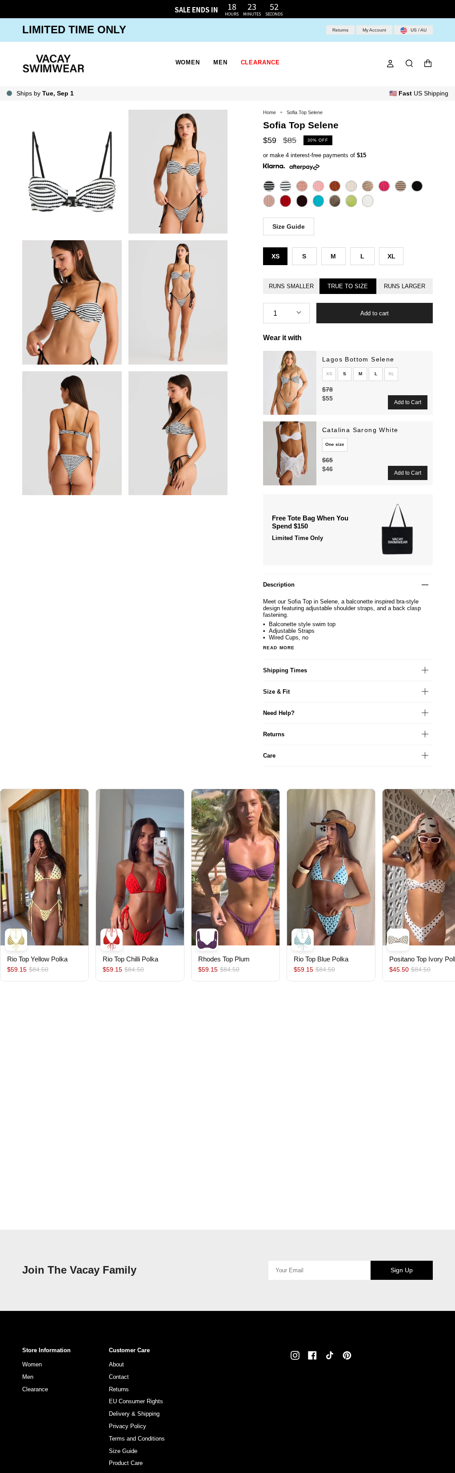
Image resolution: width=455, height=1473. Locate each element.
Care (269, 755)
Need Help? (279, 713)
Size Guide (288, 226)
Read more (279, 648)
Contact (119, 1377)
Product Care (126, 1463)
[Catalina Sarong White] (289, 453)
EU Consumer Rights (136, 1401)
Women (32, 1364)
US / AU (418, 30)
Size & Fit (276, 691)
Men (27, 1377)
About (116, 1364)
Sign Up (402, 1270)
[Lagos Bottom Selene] (289, 383)
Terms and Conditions (137, 1438)
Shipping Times (285, 670)
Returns (340, 30)
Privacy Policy (127, 1426)
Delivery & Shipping (134, 1413)
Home (269, 112)
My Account (374, 30)
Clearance (35, 1389)
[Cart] (428, 64)
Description (279, 584)
